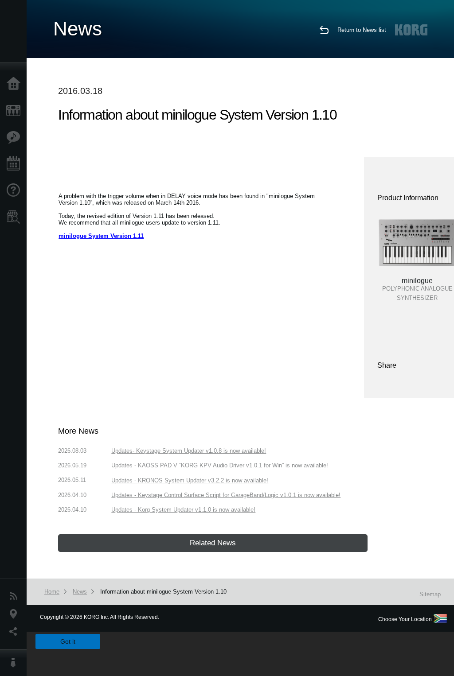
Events (15, 164)
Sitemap (430, 594)
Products (15, 110)
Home (15, 84)
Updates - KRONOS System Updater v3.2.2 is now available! (189, 480)
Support (15, 190)
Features (15, 137)
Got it (67, 641)
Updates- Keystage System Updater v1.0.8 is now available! (188, 450)
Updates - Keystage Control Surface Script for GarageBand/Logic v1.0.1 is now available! (225, 495)
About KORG (15, 662)
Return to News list (361, 30)
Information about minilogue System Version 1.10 (163, 591)
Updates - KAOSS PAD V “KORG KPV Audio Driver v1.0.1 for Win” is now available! (219, 465)
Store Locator (15, 217)
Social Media (15, 632)
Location (15, 614)
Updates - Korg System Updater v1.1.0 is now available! (183, 509)
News (15, 596)
